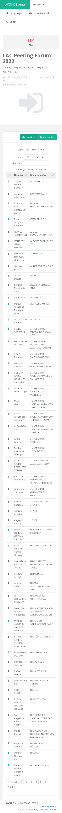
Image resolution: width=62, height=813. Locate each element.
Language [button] (15, 13)
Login (12, 21)
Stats (5, 80)
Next (10, 786)
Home (40, 4)
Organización (38, 175)
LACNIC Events (15, 4)
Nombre (18, 175)
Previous (12, 781)
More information (11, 77)
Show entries (31, 157)
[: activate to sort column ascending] (9, 175)
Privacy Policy (49, 806)
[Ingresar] (31, 103)
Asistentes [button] (48, 137)
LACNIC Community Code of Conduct (37, 809)
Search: (16, 162)
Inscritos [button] (30, 137)
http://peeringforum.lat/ (14, 84)
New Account (41, 13)
